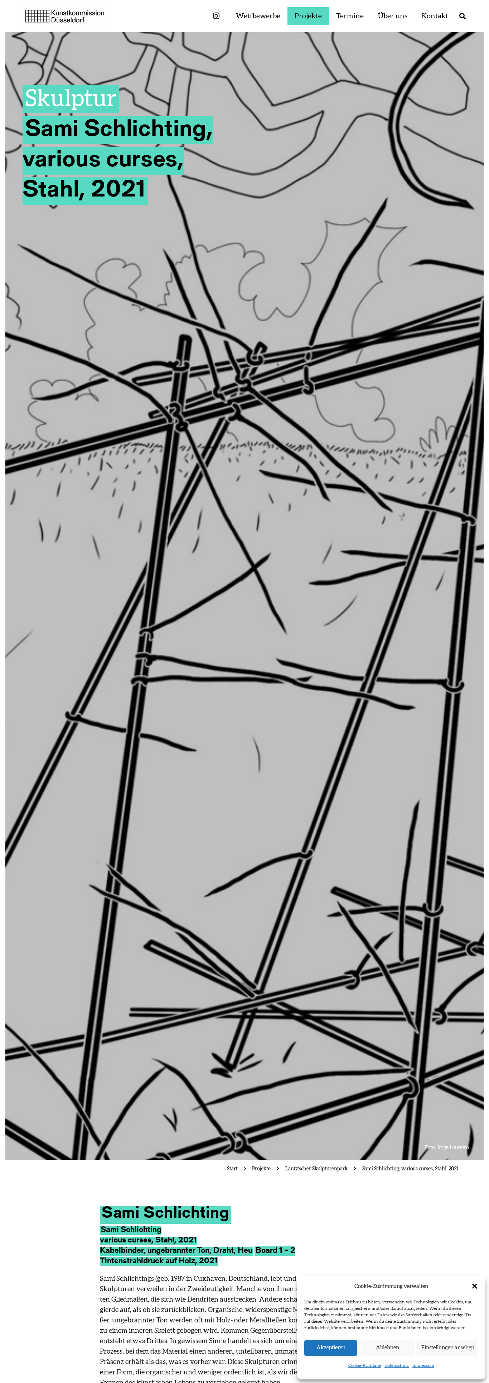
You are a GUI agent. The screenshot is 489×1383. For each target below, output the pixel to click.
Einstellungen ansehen (447, 1347)
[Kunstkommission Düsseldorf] (65, 16)
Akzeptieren (330, 1347)
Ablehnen (387, 1347)
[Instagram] (216, 16)
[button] (474, 1286)
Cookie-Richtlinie (364, 1365)
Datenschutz (396, 1365)
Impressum (423, 1365)
